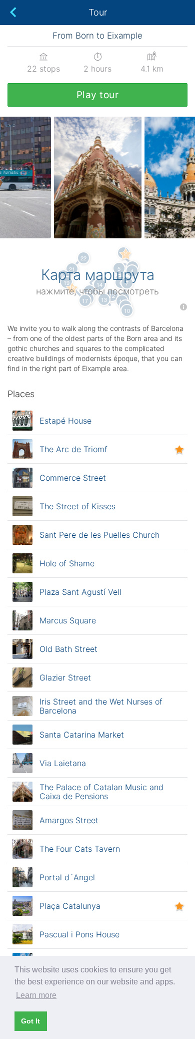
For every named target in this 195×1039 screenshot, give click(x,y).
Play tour (97, 95)
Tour (97, 12)
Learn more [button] (36, 995)
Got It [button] (30, 1021)
